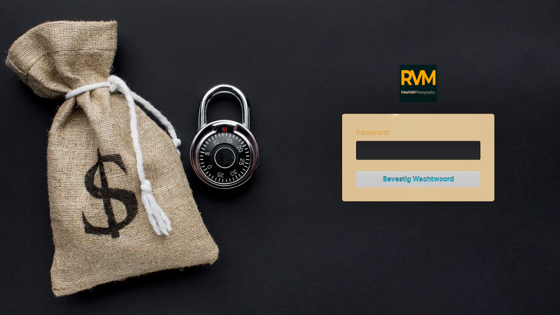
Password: (373, 132)
